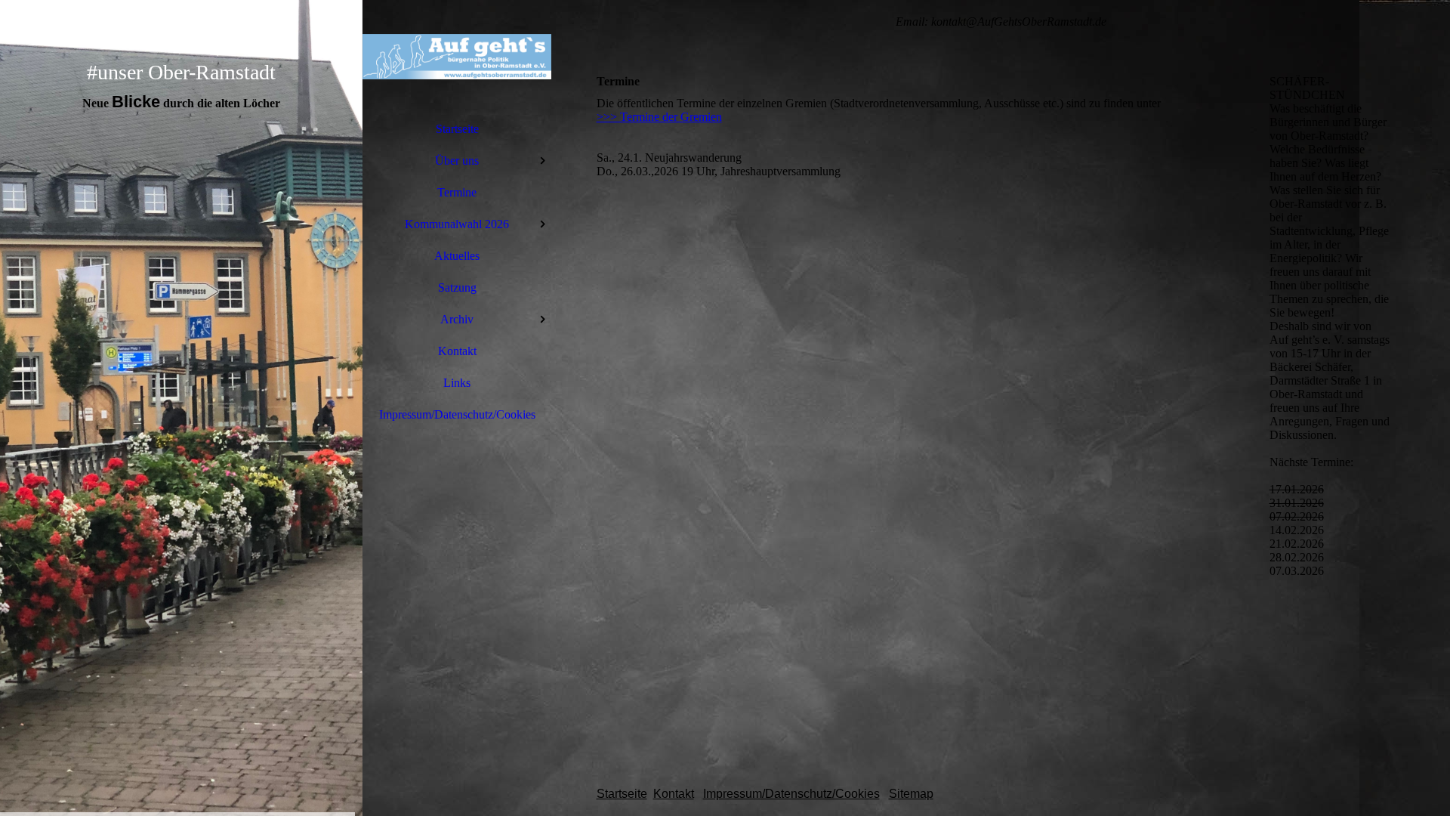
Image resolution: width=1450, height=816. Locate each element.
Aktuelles (457, 255)
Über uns (457, 160)
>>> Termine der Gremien (659, 116)
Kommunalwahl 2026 (457, 224)
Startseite (457, 128)
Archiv (457, 319)
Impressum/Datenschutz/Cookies (457, 414)
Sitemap (911, 793)
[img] (181, 408)
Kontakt (457, 351)
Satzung (457, 287)
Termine (457, 192)
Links (456, 382)
